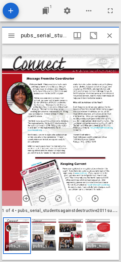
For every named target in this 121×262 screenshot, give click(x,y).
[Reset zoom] (58, 198)
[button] (17, 235)
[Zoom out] (42, 198)
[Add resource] (11, 11)
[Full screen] (110, 11)
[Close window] (110, 36)
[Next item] (95, 198)
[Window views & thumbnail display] (77, 36)
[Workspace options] (89, 11)
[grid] (60, 238)
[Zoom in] (26, 198)
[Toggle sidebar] (11, 36)
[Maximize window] (93, 36)
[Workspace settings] (67, 11)
